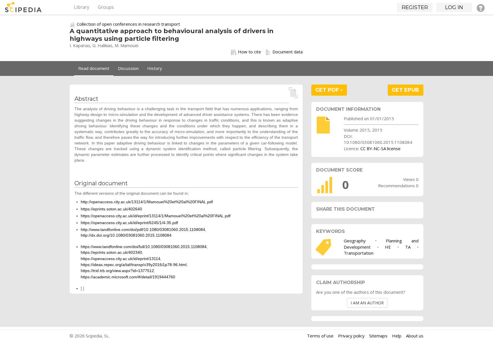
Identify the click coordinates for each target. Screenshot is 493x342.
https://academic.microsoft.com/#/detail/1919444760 (128, 277)
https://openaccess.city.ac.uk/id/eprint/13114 (120, 258)
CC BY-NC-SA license (380, 148)
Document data (287, 52)
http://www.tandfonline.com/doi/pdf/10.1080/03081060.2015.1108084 (143, 229)
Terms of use (320, 336)
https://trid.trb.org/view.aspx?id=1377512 (117, 270)
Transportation (358, 253)
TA (408, 247)
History (154, 68)
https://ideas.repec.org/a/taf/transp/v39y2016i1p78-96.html (134, 264)
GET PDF (327, 90)
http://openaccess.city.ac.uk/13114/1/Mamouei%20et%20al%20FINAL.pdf (147, 202)
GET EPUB (405, 90)
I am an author (367, 302)
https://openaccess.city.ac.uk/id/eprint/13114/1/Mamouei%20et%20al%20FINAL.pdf (156, 216)
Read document (93, 68)
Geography (355, 241)
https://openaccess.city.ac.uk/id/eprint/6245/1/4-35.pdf (129, 222)
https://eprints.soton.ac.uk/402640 (111, 209)
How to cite (249, 52)
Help (396, 336)
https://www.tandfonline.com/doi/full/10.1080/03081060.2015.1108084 (144, 246)
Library (81, 7)
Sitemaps (378, 336)
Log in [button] (454, 7)
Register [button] (415, 7)
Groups (106, 7)
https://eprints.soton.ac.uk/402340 (111, 252)
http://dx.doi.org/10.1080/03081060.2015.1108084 (126, 235)
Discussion (128, 68)
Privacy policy (351, 336)
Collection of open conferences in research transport (128, 24)
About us (414, 336)
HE (388, 247)
